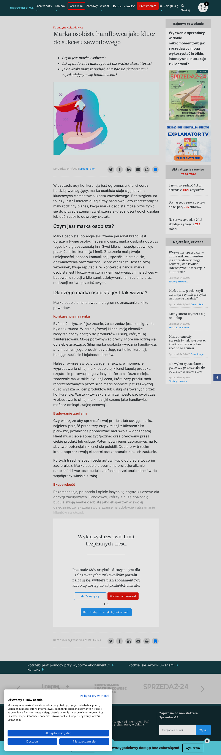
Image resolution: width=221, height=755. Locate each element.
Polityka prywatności (94, 695)
